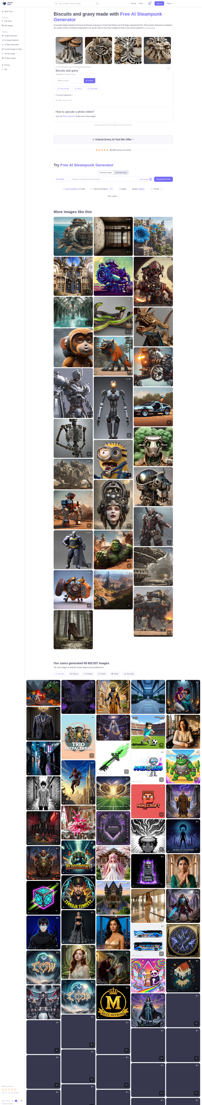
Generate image (106, 172)
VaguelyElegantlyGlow (83, 67)
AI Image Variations (11, 40)
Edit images (8, 25)
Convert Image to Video (13, 49)
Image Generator (10, 36)
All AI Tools (9, 11)
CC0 (70, 100)
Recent (75, 674)
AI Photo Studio (10, 58)
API (5, 69)
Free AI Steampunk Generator (86, 165)
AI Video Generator (11, 45)
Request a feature (7, 1104)
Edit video (8, 21)
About (8, 1101)
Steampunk (59, 74)
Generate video (121, 172)
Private (156, 189)
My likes (61, 674)
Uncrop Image (9, 54)
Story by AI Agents (101, 189)
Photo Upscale (69, 116)
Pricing (133, 3)
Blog (3, 1101)
